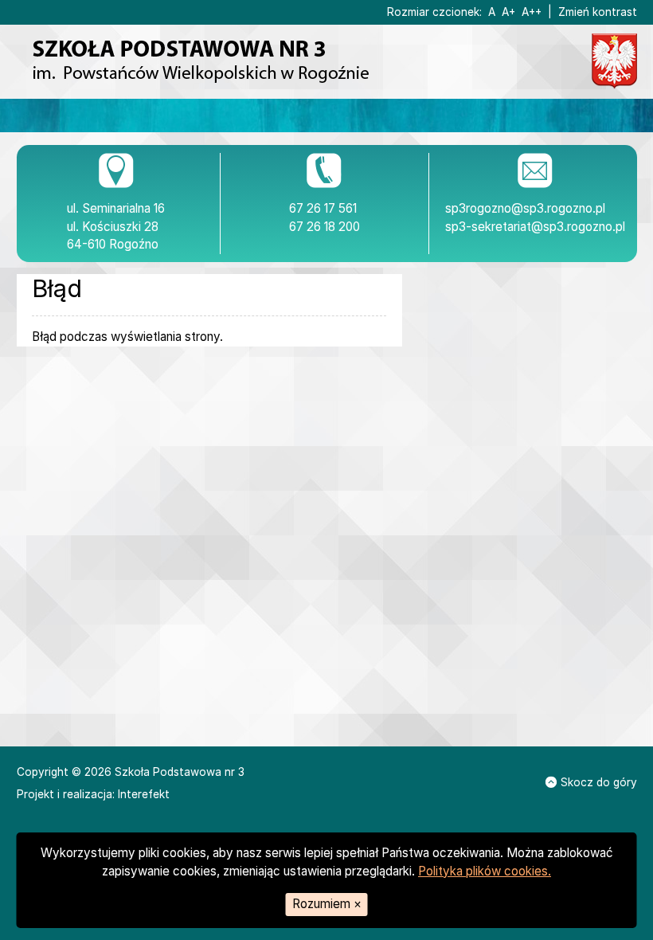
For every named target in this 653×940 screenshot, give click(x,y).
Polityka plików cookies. (484, 871)
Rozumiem (327, 903)
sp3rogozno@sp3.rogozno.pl (525, 208)
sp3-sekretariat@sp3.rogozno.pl (535, 226)
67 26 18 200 (324, 226)
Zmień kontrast (597, 12)
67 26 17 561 (323, 208)
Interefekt (144, 794)
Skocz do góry (599, 782)
